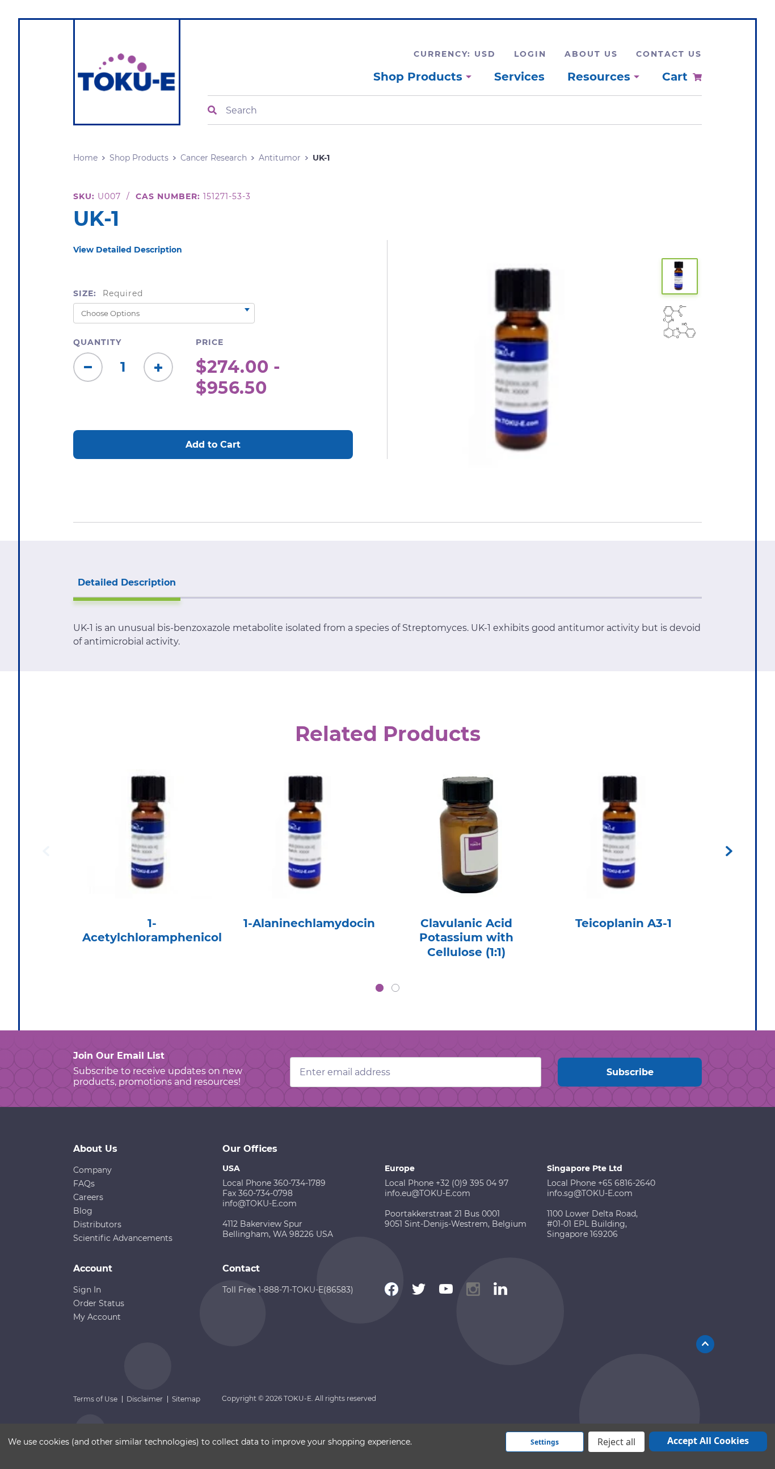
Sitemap (186, 1399)
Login (530, 54)
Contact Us (669, 54)
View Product (151, 818)
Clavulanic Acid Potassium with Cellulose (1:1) (466, 937)
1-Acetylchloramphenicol (152, 930)
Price (210, 342)
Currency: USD (455, 54)
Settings (544, 1442)
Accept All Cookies (708, 1440)
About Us (591, 54)
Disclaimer (145, 1399)
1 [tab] (380, 988)
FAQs (84, 1183)
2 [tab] (395, 988)
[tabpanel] (151, 853)
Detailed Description (127, 582)
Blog (82, 1211)
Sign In (87, 1290)
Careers (88, 1197)
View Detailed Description (127, 250)
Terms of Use (95, 1399)
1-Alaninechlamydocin (309, 923)
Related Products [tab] (388, 733)
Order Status (98, 1303)
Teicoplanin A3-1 (623, 923)
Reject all (616, 1442)
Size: (108, 293)
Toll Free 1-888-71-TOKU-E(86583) (287, 1290)
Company (92, 1170)
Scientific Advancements (122, 1238)
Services (519, 76)
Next (729, 851)
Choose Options (151, 850)
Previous (46, 851)
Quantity (97, 342)
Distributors (97, 1224)
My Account (97, 1317)
